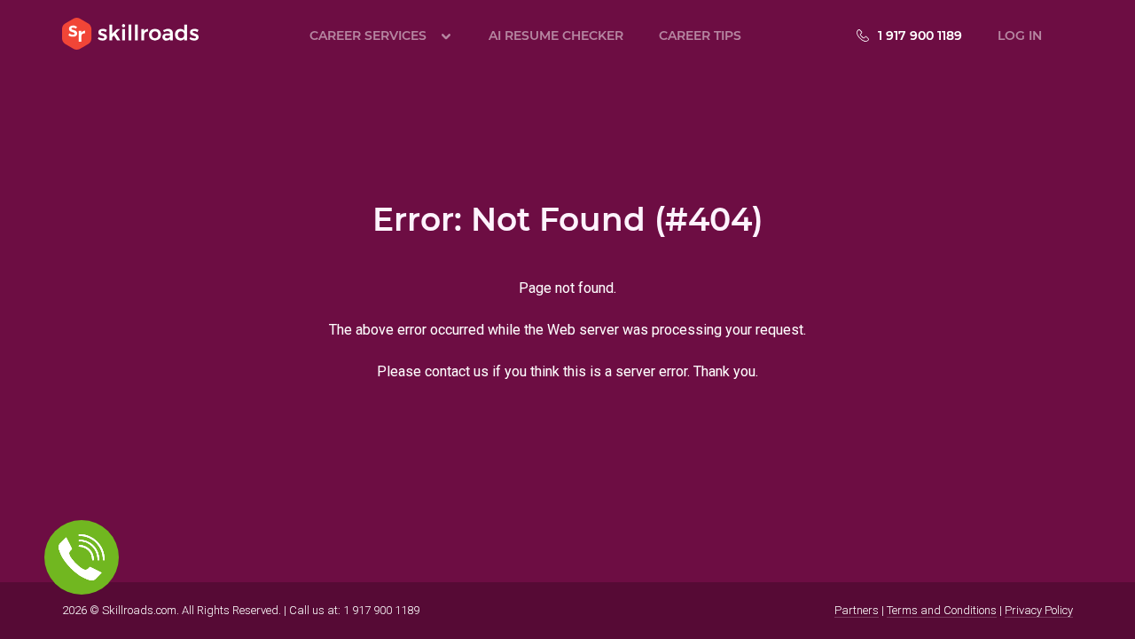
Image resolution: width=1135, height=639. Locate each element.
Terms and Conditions (942, 610)
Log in (1020, 35)
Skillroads (130, 33)
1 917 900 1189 (920, 35)
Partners (856, 610)
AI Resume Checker (556, 35)
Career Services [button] (368, 35)
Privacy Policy (1039, 610)
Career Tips (700, 35)
